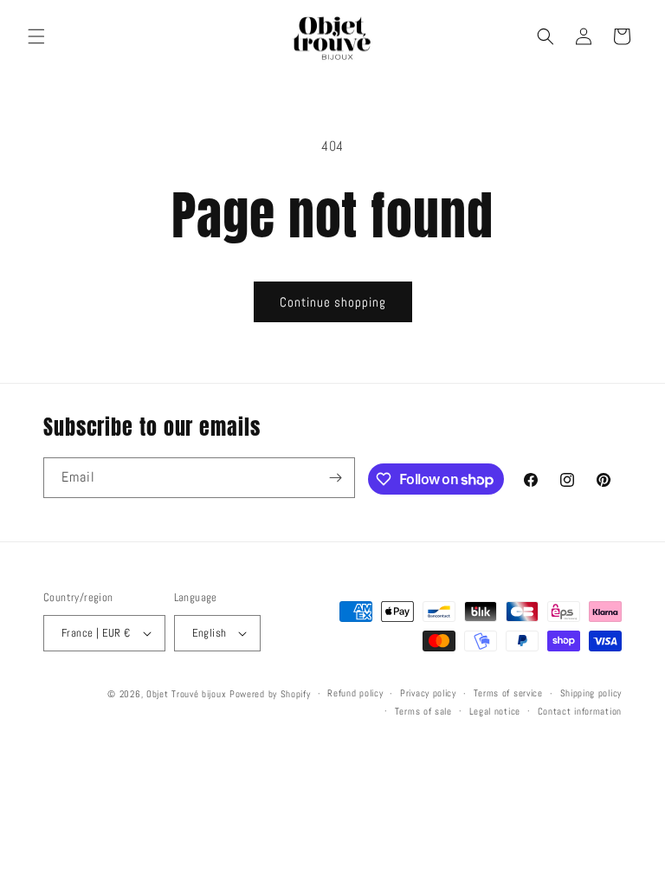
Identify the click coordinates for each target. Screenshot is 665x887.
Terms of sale (423, 711)
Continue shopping (333, 302)
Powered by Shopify (270, 694)
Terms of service (508, 693)
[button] (36, 36)
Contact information (580, 711)
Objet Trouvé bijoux (186, 694)
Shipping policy (591, 693)
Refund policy (355, 693)
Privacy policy (428, 693)
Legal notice (494, 711)
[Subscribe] (335, 477)
